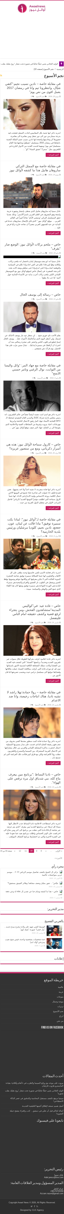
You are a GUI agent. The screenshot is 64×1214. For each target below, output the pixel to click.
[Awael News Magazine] (32, 7)
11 (26, 851)
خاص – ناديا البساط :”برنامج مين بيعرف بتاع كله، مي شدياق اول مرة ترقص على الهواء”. (34, 778)
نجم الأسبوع (40, 96)
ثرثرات (60, 1006)
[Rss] (37, 1206)
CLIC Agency (38, 1210)
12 (20, 851)
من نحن (60, 1021)
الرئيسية (60, 69)
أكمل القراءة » (53, 155)
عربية (61, 992)
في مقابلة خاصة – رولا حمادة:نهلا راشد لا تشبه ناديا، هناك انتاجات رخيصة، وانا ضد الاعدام (34, 696)
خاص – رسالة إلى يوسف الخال (40, 294)
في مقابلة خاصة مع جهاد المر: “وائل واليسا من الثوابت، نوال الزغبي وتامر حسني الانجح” (33, 369)
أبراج (61, 1016)
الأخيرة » (58, 858)
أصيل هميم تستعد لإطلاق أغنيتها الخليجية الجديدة (42, 1106)
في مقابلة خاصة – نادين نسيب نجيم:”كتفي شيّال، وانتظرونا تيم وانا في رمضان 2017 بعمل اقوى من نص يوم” (33, 88)
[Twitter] (31, 1206)
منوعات (60, 997)
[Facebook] (34, 1206)
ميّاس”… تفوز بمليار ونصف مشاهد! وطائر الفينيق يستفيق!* (33, 883)
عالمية (60, 987)
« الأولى (58, 851)
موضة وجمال (57, 1001)
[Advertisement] (32, 35)
